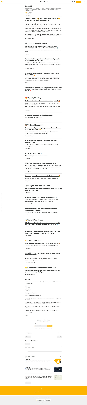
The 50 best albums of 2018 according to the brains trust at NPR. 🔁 (42, 74)
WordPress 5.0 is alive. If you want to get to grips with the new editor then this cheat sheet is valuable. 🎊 (42, 223)
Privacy (43, 397)
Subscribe (79, 1)
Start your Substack (40, 400)
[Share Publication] (75, 2)
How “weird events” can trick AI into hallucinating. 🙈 (42, 243)
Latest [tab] (29, 356)
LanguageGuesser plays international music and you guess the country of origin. (42, 271)
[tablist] (29, 344)
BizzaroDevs (30, 12)
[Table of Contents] (1, 202)
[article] (43, 361)
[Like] (26, 16)
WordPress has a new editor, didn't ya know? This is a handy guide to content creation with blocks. (42, 232)
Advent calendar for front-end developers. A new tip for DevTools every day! (43, 189)
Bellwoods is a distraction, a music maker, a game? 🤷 (42, 101)
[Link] (24, 19)
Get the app (48, 400)
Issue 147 (27, 375)
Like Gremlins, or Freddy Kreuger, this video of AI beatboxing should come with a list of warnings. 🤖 (41, 47)
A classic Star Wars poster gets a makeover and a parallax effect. (41, 141)
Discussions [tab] (33, 356)
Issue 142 (27, 359)
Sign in (84, 1)
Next (59, 336)
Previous (29, 336)
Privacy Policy (51, 329)
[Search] (72, 2)
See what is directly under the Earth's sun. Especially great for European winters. (42, 59)
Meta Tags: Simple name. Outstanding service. (40, 163)
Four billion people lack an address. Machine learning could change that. (42, 253)
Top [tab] (26, 356)
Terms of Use (48, 328)
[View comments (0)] (29, 16)
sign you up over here (54, 310)
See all (27, 382)
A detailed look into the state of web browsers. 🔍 (41, 197)
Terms (46, 397)
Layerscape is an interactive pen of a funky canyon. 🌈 (42, 176)
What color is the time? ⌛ (33, 153)
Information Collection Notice (43, 329)
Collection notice (51, 397)
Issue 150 (27, 367)
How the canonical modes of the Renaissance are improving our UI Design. (41, 209)
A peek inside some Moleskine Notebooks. (39, 115)
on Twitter (27, 299)
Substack (38, 402)
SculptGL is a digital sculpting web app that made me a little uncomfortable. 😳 (43, 128)
